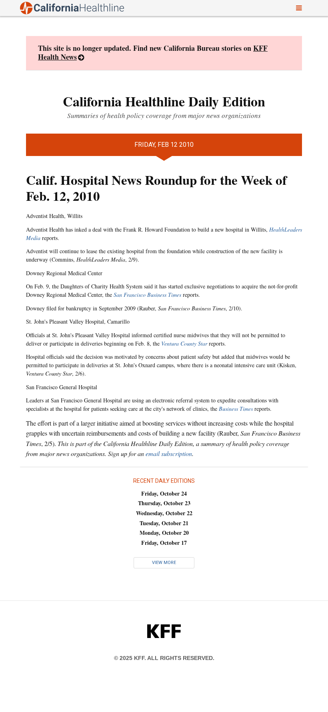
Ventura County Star (184, 343)
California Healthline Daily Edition (164, 101)
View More (164, 562)
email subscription (169, 453)
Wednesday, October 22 (164, 513)
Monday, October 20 (164, 532)
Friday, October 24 (164, 493)
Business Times (236, 408)
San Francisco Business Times (147, 294)
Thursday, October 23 (164, 503)
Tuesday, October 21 (164, 523)
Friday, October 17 (164, 542)
